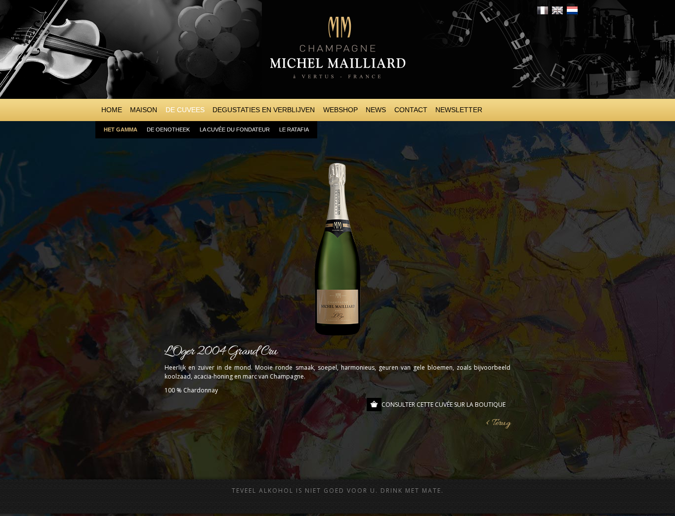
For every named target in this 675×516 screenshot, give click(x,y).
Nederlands (572, 10)
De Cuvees (185, 110)
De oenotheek (168, 129)
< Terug (498, 423)
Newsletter (458, 110)
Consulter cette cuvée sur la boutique (443, 404)
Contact (410, 110)
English (557, 10)
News (376, 110)
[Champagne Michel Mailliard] (337, 89)
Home (111, 110)
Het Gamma (120, 129)
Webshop (340, 110)
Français (542, 10)
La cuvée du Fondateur (235, 129)
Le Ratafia (294, 129)
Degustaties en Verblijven (263, 110)
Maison (143, 110)
